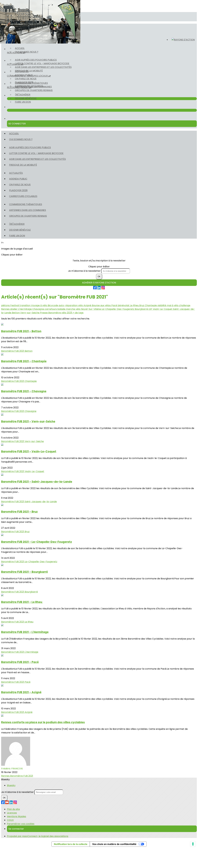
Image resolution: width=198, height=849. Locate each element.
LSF (151, 309)
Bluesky (11, 785)
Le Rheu (134, 305)
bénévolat (124, 305)
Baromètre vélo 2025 (60, 312)
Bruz (142, 305)
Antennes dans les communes (33, 86)
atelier (14, 309)
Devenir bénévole (26, 98)
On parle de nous (25, 78)
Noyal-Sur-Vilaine (91, 309)
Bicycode (53, 305)
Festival (15, 305)
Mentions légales (16, 816)
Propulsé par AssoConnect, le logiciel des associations (37, 836)
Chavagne (38, 309)
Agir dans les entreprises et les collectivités (43, 67)
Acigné (87, 305)
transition (25, 305)
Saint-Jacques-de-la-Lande (41, 501)
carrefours (51, 309)
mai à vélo (173, 305)
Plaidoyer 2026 (18, 190)
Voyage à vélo (39, 305)
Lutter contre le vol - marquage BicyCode (42, 63)
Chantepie (151, 305)
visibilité (162, 305)
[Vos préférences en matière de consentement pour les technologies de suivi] (193, 844)
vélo (78, 309)
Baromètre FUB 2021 (13, 351)
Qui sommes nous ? (26, 52)
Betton (16, 312)
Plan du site (13, 809)
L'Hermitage (25, 309)
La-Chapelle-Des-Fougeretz (118, 309)
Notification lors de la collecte (70, 844)
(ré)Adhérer (22, 94)
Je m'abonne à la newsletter (84, 271)
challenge (184, 305)
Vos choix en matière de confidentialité (114, 844)
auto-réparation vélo (71, 305)
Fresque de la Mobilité (23, 165)
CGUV (10, 820)
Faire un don (23, 102)
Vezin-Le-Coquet (163, 309)
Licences (12, 812)
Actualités (22, 71)
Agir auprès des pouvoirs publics (36, 60)
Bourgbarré (142, 309)
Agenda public (18, 178)
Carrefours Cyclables (23, 196)
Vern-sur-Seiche (30, 312)
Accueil (19, 48)
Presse (44, 312)
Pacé (114, 305)
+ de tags (78, 312)
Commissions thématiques (31, 83)
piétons (5, 305)
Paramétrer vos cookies (20, 823)
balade (61, 309)
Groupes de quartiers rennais (34, 90)
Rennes (5, 309)
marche (71, 309)
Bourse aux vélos (101, 305)
